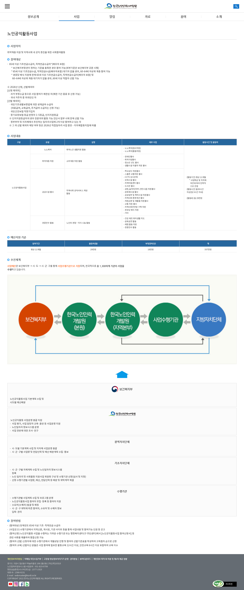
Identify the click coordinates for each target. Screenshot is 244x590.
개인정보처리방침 (14, 559)
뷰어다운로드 (85, 559)
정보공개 (33, 16)
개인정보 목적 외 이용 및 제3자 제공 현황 (110, 559)
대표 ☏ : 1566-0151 (16, 572)
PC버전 (229, 584)
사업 (77, 16)
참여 (183, 16)
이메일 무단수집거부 (32, 559)
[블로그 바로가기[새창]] (27, 583)
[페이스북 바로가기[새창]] (21, 583)
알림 (112, 16)
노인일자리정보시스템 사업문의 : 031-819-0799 (27, 566)
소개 (219, 16)
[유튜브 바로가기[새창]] (10, 583)
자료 (148, 16)
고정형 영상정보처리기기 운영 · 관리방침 (60, 559)
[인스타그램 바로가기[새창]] (16, 583)
